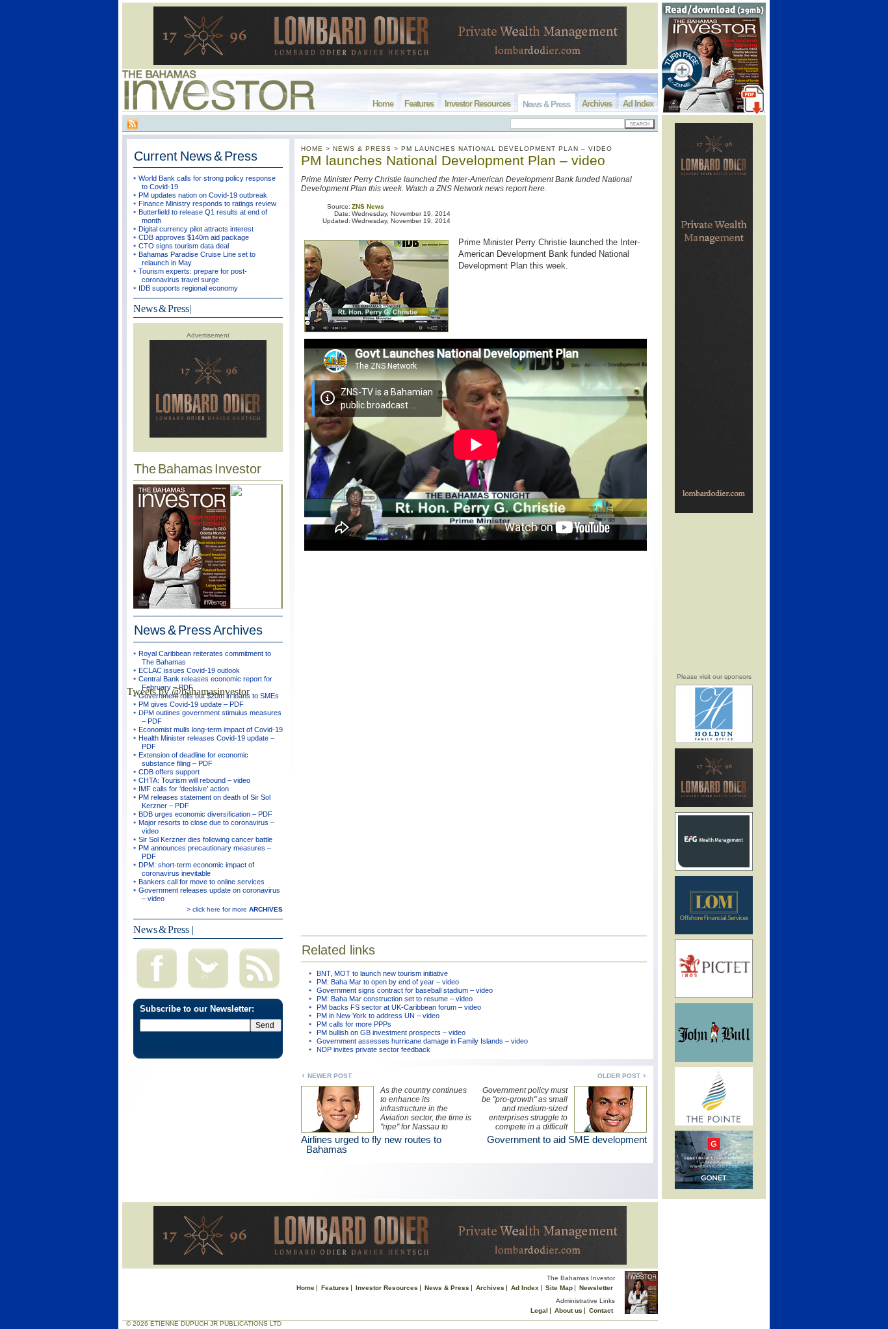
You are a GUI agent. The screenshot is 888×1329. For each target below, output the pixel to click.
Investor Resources (477, 104)
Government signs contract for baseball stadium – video (405, 990)
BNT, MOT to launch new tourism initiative (382, 973)
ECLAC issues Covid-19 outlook (189, 670)
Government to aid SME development (567, 1139)
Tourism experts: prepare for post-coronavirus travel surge (192, 275)
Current (195, 156)
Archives (597, 104)
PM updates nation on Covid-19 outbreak (202, 195)
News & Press (546, 104)
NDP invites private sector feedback (373, 1049)
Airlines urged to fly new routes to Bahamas (371, 1144)
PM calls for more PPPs (354, 1024)
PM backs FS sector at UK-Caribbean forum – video (399, 1007)
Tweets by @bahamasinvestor (188, 691)
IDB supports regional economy (188, 288)
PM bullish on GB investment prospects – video (391, 1032)
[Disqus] (474, 736)
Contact (601, 1310)
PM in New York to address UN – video (378, 1016)
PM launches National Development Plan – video (453, 160)
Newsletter (596, 1287)
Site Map (559, 1287)
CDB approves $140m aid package (193, 237)
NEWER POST (329, 1075)
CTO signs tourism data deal (183, 246)
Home (382, 104)
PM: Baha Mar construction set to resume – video (395, 999)
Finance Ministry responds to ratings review (207, 203)
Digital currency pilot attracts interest (196, 229)
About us (568, 1310)
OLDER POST (618, 1075)
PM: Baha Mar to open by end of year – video (388, 982)
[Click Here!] (714, 740)
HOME (312, 148)
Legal (539, 1310)
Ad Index (638, 104)
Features (419, 104)
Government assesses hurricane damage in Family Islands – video (422, 1041)
